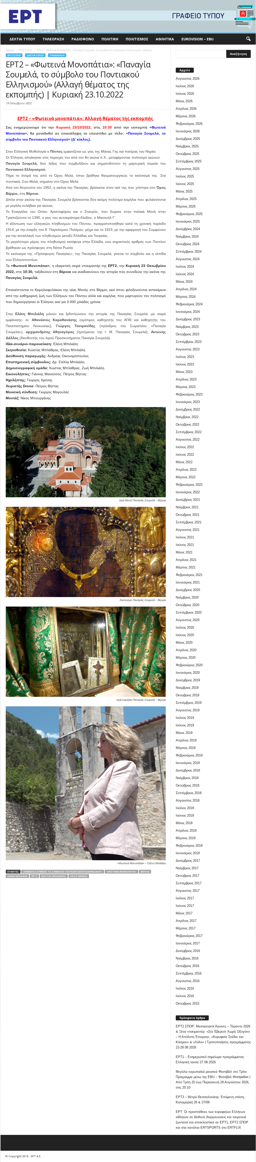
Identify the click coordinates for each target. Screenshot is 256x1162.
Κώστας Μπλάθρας (54, 876)
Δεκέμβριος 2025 (188, 139)
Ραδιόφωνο (83, 39)
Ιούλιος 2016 (185, 988)
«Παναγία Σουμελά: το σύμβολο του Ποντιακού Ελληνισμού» (62, 871)
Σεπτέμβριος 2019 (189, 703)
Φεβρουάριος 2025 (189, 214)
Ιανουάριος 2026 (188, 131)
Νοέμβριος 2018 (187, 778)
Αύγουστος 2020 (188, 620)
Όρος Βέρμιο (78, 876)
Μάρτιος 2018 (186, 838)
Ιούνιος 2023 (185, 364)
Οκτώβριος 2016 (187, 966)
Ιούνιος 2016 (185, 996)
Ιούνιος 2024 (185, 274)
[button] (248, 39)
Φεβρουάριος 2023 (189, 394)
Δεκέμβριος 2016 (188, 951)
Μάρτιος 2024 (186, 297)
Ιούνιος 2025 (185, 184)
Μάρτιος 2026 (186, 116)
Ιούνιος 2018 (185, 815)
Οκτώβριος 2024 (187, 244)
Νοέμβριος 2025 (187, 146)
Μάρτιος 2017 (186, 928)
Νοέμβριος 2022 (187, 417)
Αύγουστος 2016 (188, 981)
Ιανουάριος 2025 (188, 221)
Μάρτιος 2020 (186, 657)
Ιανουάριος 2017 (188, 943)
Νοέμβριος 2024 (187, 236)
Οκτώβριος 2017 (187, 876)
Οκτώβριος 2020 (187, 605)
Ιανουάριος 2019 (188, 763)
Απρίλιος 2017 (186, 921)
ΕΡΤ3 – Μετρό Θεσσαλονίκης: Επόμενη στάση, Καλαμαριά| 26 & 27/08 (210, 1099)
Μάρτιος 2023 (186, 387)
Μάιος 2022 (184, 462)
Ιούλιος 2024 (185, 266)
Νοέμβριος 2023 (187, 327)
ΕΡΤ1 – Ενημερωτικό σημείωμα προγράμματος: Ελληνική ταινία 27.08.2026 (210, 1059)
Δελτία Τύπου (22, 39)
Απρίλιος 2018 (186, 830)
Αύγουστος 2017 (188, 891)
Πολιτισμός (137, 39)
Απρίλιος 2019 (186, 740)
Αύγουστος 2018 (188, 800)
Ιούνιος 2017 (185, 906)
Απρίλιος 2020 (186, 650)
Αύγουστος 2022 (188, 439)
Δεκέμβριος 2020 (188, 590)
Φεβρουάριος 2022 (189, 485)
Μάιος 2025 (184, 191)
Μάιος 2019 (184, 733)
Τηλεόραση (53, 39)
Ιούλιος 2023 (185, 357)
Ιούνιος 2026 (185, 93)
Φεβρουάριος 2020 (189, 665)
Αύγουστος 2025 (188, 169)
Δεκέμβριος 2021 (188, 500)
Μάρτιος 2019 (186, 748)
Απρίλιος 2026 (186, 109)
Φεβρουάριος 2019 (189, 755)
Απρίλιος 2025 (186, 199)
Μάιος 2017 (184, 913)
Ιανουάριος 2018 (188, 853)
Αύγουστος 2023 (188, 349)
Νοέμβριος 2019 (187, 688)
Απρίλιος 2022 (186, 469)
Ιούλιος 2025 (185, 176)
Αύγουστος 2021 (188, 530)
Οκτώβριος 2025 (187, 154)
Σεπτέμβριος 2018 (189, 793)
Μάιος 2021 (184, 552)
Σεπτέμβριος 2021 (189, 522)
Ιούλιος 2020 (185, 627)
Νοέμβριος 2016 (187, 958)
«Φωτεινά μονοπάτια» (121, 871)
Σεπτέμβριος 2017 (189, 883)
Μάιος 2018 (184, 823)
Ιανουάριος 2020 (188, 672)
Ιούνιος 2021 (185, 545)
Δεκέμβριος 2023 (188, 319)
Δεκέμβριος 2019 (188, 680)
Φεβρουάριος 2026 (189, 124)
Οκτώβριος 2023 (187, 334)
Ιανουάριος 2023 (188, 402)
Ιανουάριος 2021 (188, 582)
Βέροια (145, 871)
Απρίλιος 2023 (186, 379)
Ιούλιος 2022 (185, 447)
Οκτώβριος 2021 (187, 515)
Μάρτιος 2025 (186, 206)
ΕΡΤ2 (34, 876)
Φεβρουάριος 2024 (189, 304)
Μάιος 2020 (184, 642)
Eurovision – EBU (198, 39)
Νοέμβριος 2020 (187, 597)
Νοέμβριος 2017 (187, 868)
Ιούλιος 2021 (185, 537)
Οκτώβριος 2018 (187, 785)
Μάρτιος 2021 (186, 567)
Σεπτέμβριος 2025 (189, 161)
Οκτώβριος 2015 (187, 1003)
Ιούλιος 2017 (185, 898)
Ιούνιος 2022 (185, 454)
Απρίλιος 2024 (186, 289)
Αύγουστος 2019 (188, 710)
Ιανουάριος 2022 (188, 492)
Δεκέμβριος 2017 (188, 860)
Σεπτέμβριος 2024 (189, 251)
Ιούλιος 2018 (185, 808)
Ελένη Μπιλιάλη (17, 876)
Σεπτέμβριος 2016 (189, 973)
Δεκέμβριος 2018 (188, 770)
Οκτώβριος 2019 (187, 695)
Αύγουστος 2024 (188, 259)
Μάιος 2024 (184, 281)
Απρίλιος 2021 (186, 560)
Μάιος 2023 (184, 372)
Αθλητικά (165, 39)
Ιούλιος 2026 (185, 86)
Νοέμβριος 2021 (187, 507)
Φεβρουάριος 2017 (189, 936)
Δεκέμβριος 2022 (188, 409)
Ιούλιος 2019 (185, 718)
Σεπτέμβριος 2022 (189, 432)
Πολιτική (110, 39)
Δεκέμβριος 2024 (188, 229)
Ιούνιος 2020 (185, 635)
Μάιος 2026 (184, 101)
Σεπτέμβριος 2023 (189, 342)
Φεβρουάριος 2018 (189, 845)
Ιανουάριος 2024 (188, 312)
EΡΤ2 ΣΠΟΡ (14, 55)
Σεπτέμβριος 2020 (189, 612)
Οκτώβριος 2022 (187, 424)
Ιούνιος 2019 (185, 725)
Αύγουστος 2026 (188, 78)
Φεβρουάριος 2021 (189, 575)
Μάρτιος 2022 (186, 477)
